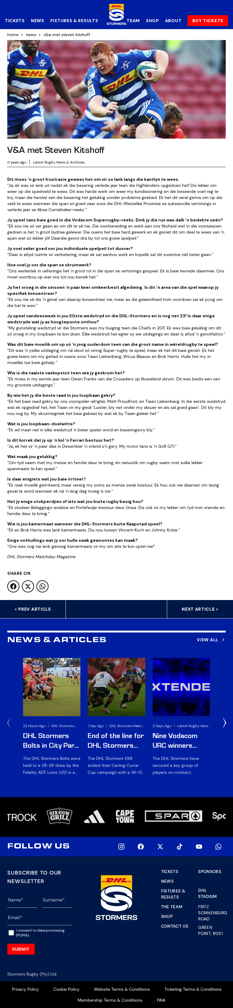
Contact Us (174, 926)
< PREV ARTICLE (33, 609)
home (13, 34)
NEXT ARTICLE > (200, 609)
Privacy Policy (25, 989)
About (173, 20)
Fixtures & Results (74, 20)
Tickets (15, 20)
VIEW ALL (207, 639)
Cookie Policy (66, 989)
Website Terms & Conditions (122, 989)
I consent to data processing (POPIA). (40, 933)
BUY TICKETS (207, 20)
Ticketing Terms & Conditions (192, 989)
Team (133, 20)
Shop (152, 20)
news (31, 34)
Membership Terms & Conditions (110, 1000)
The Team (172, 906)
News (37, 20)
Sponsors (209, 871)
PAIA (161, 1000)
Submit (21, 949)
